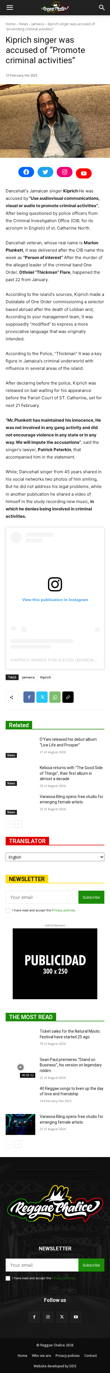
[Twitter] (42, 697)
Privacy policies (63, 910)
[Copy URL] (68, 697)
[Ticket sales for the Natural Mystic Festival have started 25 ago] (20, 1039)
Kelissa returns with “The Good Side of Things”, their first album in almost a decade (71, 773)
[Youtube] (75, 1317)
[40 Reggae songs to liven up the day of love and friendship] (20, 1096)
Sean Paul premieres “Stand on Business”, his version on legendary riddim (71, 1065)
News (23, 24)
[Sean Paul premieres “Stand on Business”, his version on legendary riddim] (20, 1067)
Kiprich (45, 677)
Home (11, 24)
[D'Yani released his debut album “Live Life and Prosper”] (20, 747)
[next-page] (18, 824)
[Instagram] (48, 1317)
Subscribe (91, 897)
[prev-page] (9, 824)
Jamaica (38, 24)
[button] (10, 7)
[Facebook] (29, 697)
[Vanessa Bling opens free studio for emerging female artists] (20, 804)
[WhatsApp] (55, 697)
